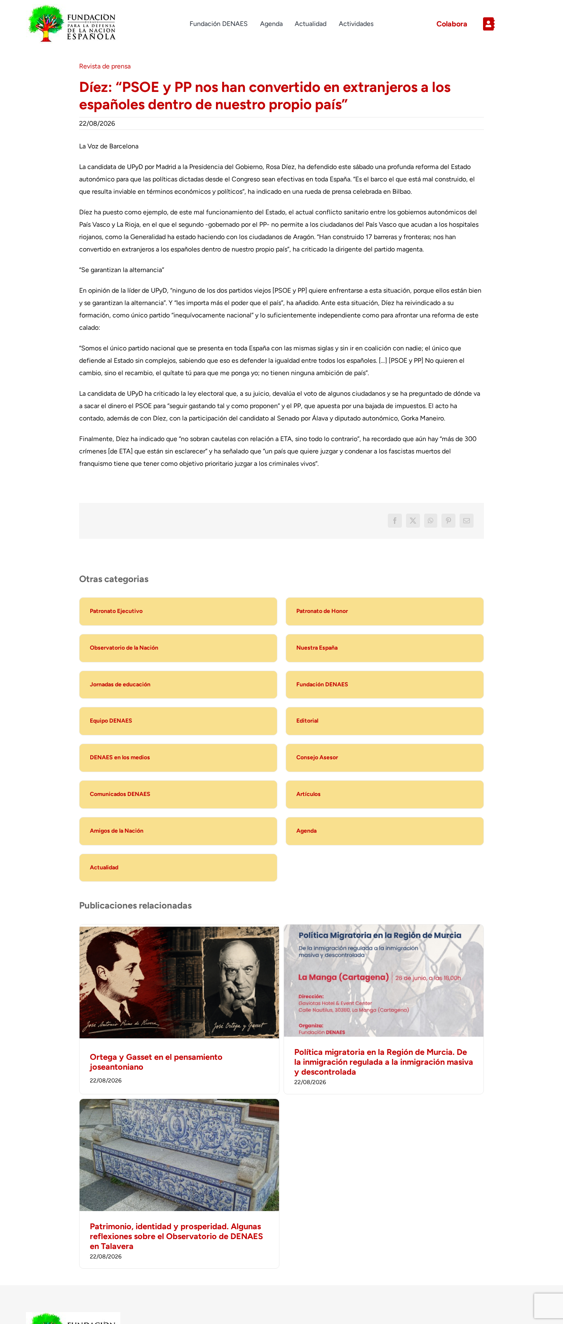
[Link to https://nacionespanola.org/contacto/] (506, 24)
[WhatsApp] (430, 521)
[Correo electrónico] (466, 521)
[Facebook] (395, 521)
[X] (413, 521)
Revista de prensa (105, 66)
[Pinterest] (448, 521)
